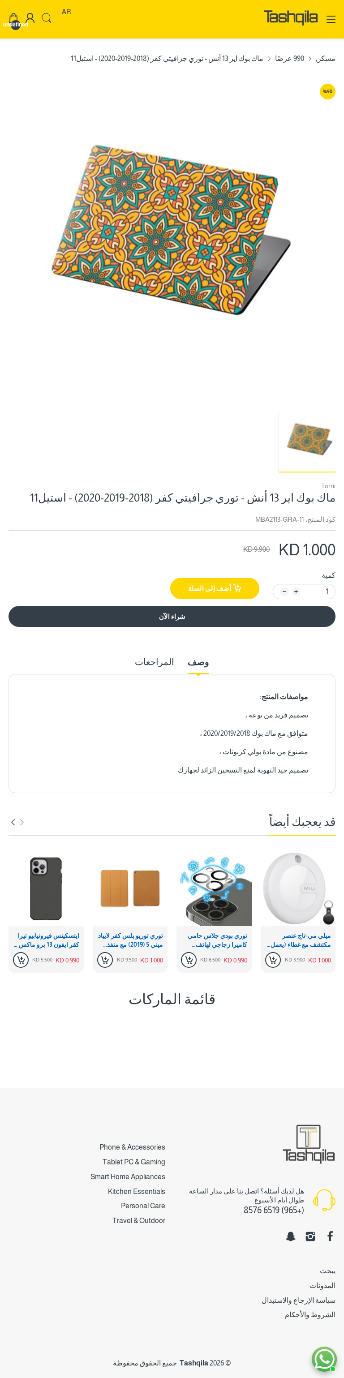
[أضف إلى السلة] (273, 960)
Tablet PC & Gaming (134, 1162)
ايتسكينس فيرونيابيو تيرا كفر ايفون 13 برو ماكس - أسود (47, 940)
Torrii (328, 485)
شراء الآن (172, 616)
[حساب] (30, 19)
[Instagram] (310, 1236)
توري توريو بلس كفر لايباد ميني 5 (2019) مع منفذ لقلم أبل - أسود (130, 940)
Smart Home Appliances (127, 1177)
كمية (328, 575)
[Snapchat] (290, 1236)
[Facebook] (330, 1236)
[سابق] (13, 822)
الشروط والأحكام (310, 1314)
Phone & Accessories (132, 1147)
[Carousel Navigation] (17, 822)
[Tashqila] (291, 29)
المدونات (322, 1285)
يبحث (327, 1271)
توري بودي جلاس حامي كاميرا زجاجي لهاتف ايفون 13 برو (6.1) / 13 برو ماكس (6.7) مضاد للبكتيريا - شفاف (214, 940)
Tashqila (194, 1363)
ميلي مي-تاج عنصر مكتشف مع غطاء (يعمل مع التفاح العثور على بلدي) (301, 940)
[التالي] (21, 822)
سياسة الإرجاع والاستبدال (298, 1300)
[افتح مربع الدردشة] (324, 1359)
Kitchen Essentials (136, 1191)
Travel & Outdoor (138, 1220)
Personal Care (143, 1206)
